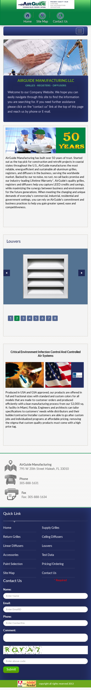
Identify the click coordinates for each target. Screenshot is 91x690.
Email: (6, 603)
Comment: (9, 630)
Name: (7, 589)
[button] (78, 269)
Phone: (7, 616)
